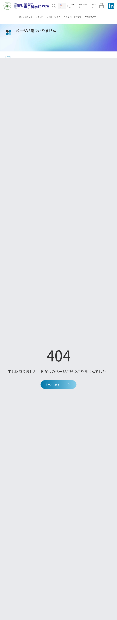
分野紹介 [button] (40, 17)
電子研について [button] (26, 17)
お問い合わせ (82, 5)
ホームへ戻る (52, 384)
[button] (53, 5)
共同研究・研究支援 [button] (72, 17)
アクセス (93, 5)
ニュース (71, 5)
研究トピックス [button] (53, 17)
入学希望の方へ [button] (91, 17)
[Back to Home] (31, 6)
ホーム (8, 56)
